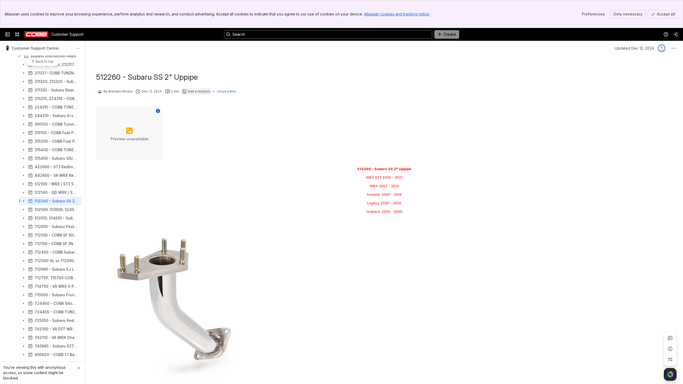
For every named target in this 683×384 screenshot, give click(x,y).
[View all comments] (670, 338)
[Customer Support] (36, 34)
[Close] (79, 368)
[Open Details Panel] (670, 349)
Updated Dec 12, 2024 (634, 48)
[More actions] (77, 48)
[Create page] (670, 359)
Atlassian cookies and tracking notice (396, 14)
